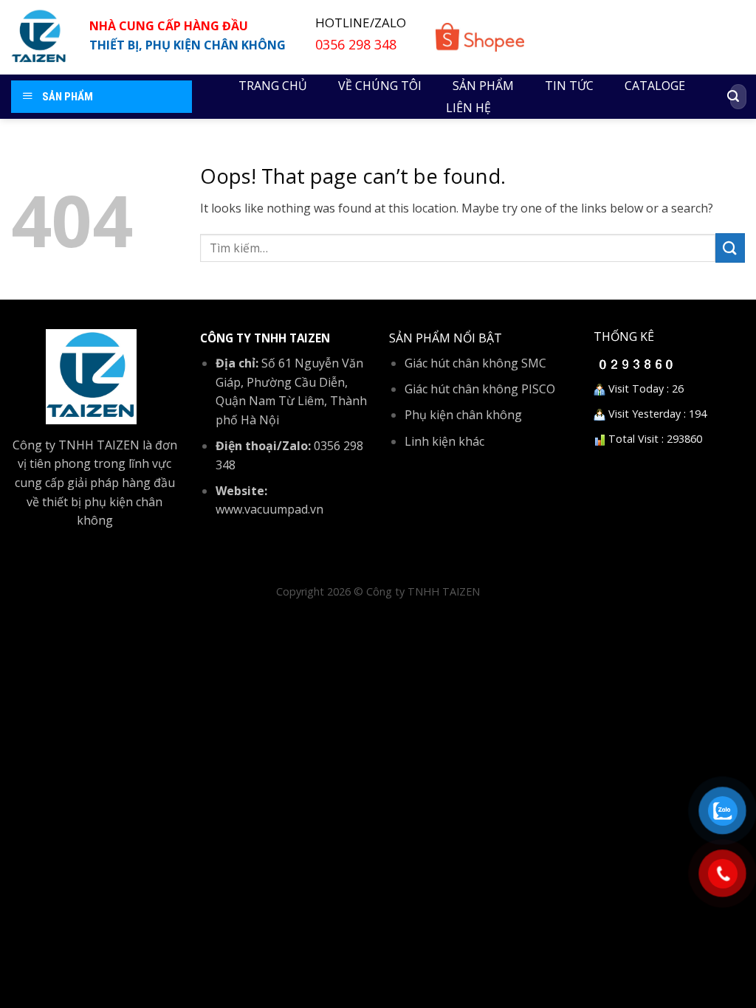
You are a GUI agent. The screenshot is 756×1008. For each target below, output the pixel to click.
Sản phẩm (483, 85)
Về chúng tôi (380, 85)
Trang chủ (272, 85)
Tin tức (569, 85)
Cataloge (655, 85)
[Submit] (733, 96)
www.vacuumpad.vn (269, 509)
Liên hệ (468, 108)
